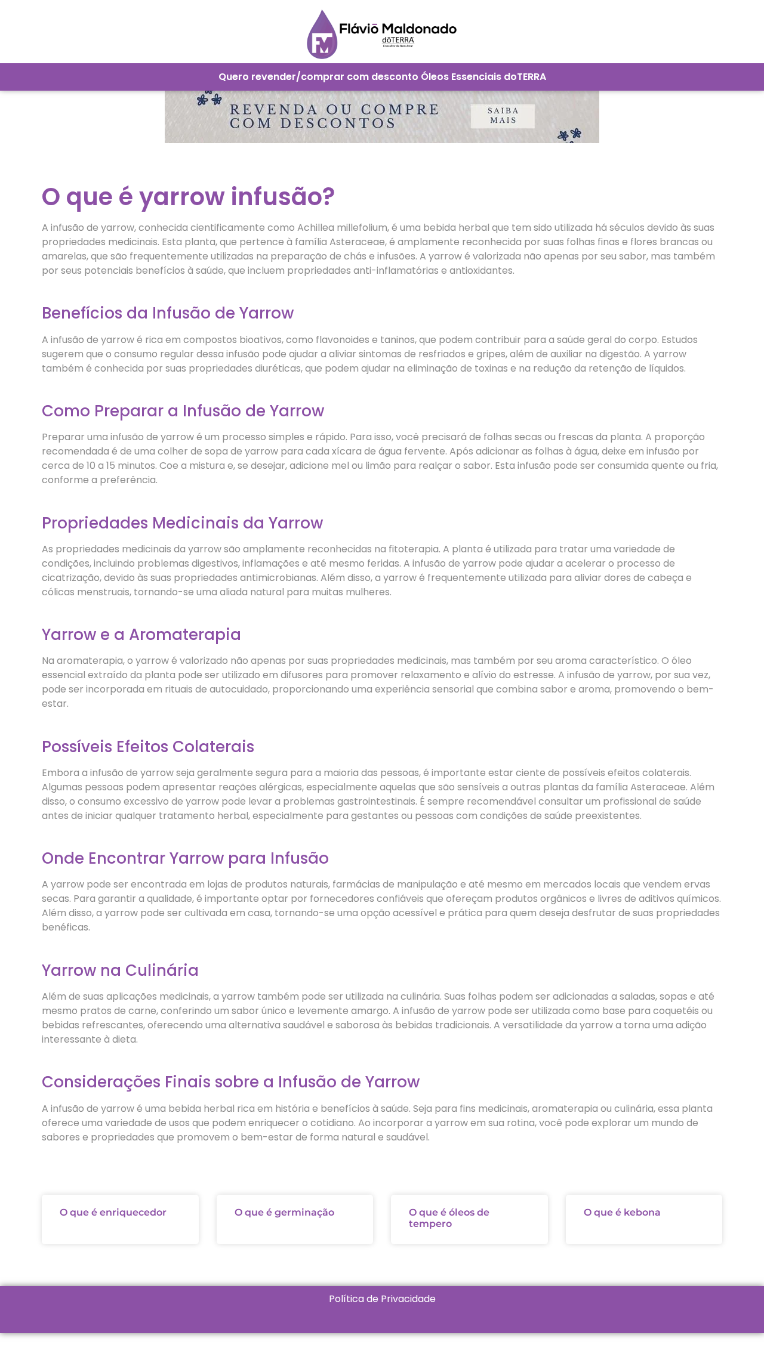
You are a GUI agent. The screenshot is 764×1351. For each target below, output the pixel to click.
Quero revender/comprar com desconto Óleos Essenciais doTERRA (382, 77)
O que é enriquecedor (113, 1212)
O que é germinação (284, 1212)
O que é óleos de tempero (449, 1218)
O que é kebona (622, 1212)
